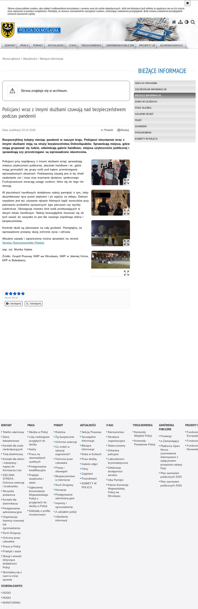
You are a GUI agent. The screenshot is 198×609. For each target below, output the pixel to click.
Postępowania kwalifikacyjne (37, 469)
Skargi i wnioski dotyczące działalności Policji (12, 562)
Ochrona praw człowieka (11, 540)
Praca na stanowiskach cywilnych (37, 458)
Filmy (138, 120)
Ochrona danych (11, 587)
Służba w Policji (38, 432)
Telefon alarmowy (13, 432)
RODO (7, 598)
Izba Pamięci (116, 480)
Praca (31, 426)
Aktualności (30, 58)
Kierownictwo (116, 432)
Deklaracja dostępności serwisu (115, 472)
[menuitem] (10, 44)
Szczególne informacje (151, 89)
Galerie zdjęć (144, 114)
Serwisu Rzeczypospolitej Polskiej (23, 242)
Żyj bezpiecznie (64, 437)
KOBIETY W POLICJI (146, 138)
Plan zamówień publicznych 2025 (171, 475)
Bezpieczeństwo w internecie (65, 478)
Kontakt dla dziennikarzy (10, 502)
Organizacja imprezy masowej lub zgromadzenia (13, 523)
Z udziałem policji (65, 512)
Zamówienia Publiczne (166, 428)
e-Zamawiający (169, 441)
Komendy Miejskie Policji (143, 434)
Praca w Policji (11, 547)
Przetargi (166, 436)
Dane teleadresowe (11, 439)
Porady (58, 426)
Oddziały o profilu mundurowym (39, 513)
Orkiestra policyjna (113, 453)
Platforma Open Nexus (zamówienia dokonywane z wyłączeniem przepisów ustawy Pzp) (171, 457)
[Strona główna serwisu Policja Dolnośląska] (174, 22)
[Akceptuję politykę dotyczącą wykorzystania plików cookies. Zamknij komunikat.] (187, 3)
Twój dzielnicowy (13, 454)
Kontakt (6, 426)
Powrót (108, 129)
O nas (109, 426)
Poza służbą (143, 108)
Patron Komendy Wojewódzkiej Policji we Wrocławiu (118, 491)
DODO (7, 593)
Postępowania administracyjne (12, 511)
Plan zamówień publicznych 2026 (171, 484)
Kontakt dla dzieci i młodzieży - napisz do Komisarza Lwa (13, 465)
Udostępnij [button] (15, 303)
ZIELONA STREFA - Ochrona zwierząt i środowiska (13, 481)
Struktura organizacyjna (116, 439)
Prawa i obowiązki (61, 470)
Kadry (32, 450)
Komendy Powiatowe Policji (144, 443)
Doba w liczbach (146, 101)
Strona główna (11, 58)
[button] (193, 22)
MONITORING (11, 603)
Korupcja (60, 490)
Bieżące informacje (51, 58)
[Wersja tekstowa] (187, 22)
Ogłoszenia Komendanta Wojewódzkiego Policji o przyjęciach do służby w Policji (38, 497)
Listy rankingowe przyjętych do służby (39, 441)
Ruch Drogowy (12, 533)
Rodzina (60, 432)
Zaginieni (141, 126)
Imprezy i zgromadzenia (64, 505)
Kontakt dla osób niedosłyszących (13, 448)
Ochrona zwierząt (66, 442)
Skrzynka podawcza (9, 493)
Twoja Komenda (143, 426)
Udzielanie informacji (61, 519)
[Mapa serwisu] (180, 22)
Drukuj (125, 129)
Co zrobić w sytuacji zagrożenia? (62, 451)
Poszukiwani (143, 132)
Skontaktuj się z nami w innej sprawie (12, 576)
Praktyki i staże (12, 552)
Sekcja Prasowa (146, 83)
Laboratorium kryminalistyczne (118, 461)
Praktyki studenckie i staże (36, 479)
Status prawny (116, 446)
